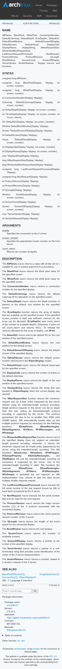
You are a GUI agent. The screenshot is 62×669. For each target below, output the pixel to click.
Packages (52, 5)
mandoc (36, 649)
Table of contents (13, 635)
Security (27, 16)
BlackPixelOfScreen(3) (13, 574)
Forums (44, 10)
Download (51, 16)
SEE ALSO (9, 569)
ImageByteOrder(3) (49, 574)
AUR (39, 16)
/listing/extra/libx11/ (16, 630)
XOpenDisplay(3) (27, 577)
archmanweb (20, 649)
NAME (6, 30)
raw (23, 640)
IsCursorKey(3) (9, 577)
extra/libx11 (12, 605)
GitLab (14, 16)
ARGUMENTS (11, 225)
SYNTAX (8, 73)
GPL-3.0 (53, 656)
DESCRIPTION (12, 258)
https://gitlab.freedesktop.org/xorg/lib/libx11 (28, 617)
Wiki (55, 10)
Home (39, 5)
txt (18, 640)
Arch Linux (17, 5)
